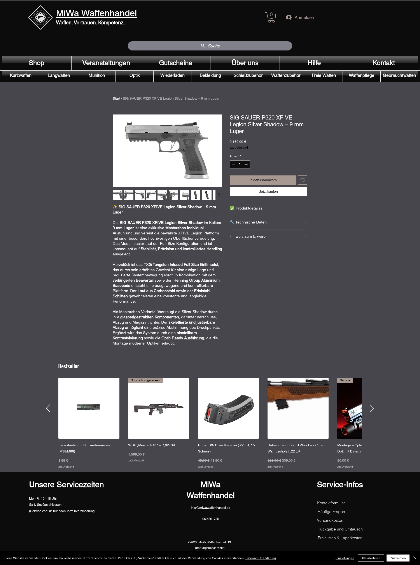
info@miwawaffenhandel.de (210, 508)
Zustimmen (398, 558)
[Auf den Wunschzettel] (302, 180)
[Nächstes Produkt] (371, 408)
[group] (210, 423)
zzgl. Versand (239, 147)
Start (116, 98)
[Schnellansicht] (88, 408)
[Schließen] (414, 558)
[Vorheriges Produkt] (48, 408)
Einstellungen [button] (345, 558)
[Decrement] (233, 164)
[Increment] (246, 164)
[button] (271, 17)
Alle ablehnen (370, 558)
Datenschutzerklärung (260, 558)
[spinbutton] (240, 164)
